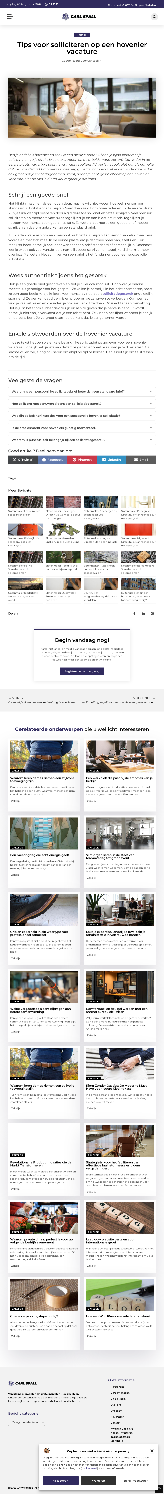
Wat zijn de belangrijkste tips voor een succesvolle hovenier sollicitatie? (82, 416)
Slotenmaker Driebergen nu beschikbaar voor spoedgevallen (100, 515)
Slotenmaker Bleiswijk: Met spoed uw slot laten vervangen (24, 542)
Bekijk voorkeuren (136, 1480)
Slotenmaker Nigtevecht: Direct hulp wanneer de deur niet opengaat (138, 542)
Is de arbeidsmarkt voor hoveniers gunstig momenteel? (82, 428)
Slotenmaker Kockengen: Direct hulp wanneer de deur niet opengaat (63, 515)
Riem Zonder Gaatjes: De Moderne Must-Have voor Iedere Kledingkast (117, 1087)
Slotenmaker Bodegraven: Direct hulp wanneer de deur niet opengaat (138, 515)
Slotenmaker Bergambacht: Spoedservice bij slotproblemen (138, 569)
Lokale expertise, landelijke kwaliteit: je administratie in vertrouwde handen (115, 933)
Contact (115, 1422)
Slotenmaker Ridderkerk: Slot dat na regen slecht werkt (23, 596)
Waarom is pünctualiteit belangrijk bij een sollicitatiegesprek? (82, 440)
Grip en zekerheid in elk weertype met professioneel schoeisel (39, 933)
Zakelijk (82, 34)
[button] (152, 1451)
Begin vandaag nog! (82, 640)
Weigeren (98, 1480)
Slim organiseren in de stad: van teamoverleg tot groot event (110, 856)
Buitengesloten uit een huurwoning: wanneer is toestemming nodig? (135, 596)
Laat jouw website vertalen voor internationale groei (110, 1240)
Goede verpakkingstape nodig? (34, 1316)
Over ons (116, 1404)
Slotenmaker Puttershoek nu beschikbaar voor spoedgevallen (99, 569)
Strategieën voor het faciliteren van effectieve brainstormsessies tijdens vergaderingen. (113, 1165)
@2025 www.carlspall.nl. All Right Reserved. (34, 1487)
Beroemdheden (120, 1392)
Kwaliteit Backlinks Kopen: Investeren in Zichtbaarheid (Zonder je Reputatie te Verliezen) (122, 1438)
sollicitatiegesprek (118, 294)
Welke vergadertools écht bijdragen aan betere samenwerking (40, 1010)
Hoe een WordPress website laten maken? (118, 1316)
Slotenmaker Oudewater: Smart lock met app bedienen (61, 596)
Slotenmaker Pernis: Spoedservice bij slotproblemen (20, 569)
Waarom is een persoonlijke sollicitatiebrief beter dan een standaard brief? (82, 391)
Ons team (116, 1410)
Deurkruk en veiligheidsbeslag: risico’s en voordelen (100, 596)
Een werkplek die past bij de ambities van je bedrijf (119, 779)
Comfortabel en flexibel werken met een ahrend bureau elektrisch (117, 1010)
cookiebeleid (89, 1468)
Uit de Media (118, 1398)
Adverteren (117, 1416)
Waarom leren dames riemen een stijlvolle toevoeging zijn (42, 779)
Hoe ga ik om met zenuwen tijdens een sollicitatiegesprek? (82, 404)
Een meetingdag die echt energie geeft (39, 855)
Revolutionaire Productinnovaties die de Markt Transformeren (40, 1163)
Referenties (117, 1386)
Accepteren (60, 1480)
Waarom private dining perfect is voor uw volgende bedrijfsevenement (42, 1240)
